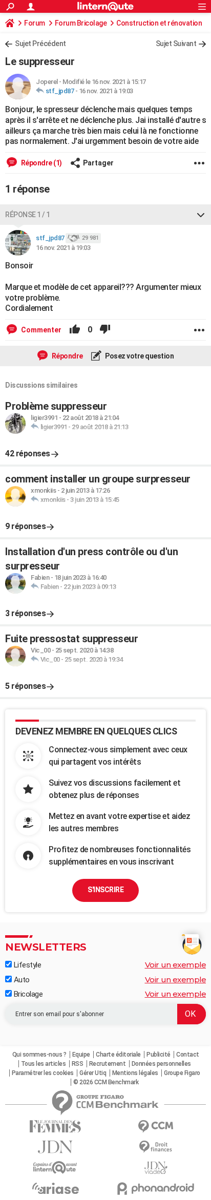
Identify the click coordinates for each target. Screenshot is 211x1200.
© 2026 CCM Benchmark (105, 1082)
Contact (187, 1054)
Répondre (66, 356)
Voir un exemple (175, 965)
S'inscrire (105, 890)
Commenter (40, 330)
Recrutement (107, 1063)
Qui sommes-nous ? (39, 1054)
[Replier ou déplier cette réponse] (201, 214)
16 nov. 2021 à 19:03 (106, 91)
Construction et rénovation (159, 23)
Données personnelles (161, 1063)
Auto (21, 979)
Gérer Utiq (92, 1073)
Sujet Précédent (40, 43)
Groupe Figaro (182, 1073)
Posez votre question (139, 356)
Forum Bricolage (81, 23)
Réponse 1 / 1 (27, 214)
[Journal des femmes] (55, 1126)
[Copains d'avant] (55, 1167)
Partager (98, 163)
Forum (34, 23)
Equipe (81, 1054)
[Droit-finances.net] (156, 1147)
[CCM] (156, 1126)
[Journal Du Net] (55, 1147)
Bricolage (27, 994)
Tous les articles (43, 1063)
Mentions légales (135, 1073)
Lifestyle (26, 965)
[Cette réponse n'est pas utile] (105, 330)
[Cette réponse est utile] (74, 330)
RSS (77, 1063)
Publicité (158, 1054)
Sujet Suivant (176, 43)
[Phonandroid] (156, 1188)
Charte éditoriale (118, 1054)
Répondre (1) (40, 163)
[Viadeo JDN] (156, 1168)
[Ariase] (55, 1188)
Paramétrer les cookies (43, 1073)
